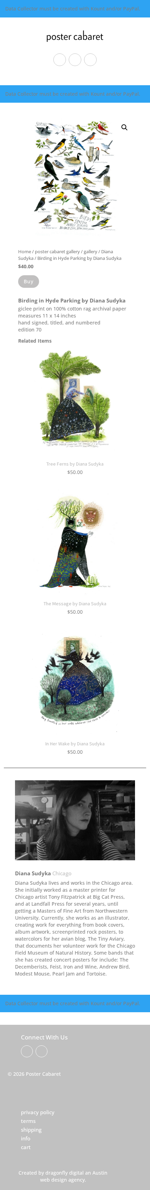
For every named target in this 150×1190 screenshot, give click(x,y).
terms (28, 1120)
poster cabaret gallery (57, 251)
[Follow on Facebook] (59, 59)
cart (26, 1147)
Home (24, 251)
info (25, 1138)
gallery (90, 251)
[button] (124, 127)
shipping (31, 1129)
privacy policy (37, 1112)
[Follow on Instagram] (90, 59)
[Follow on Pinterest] (75, 59)
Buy (28, 281)
